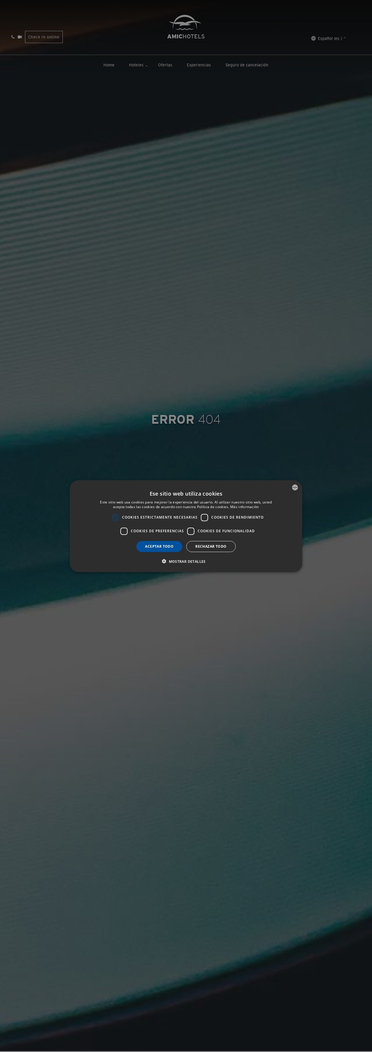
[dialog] (186, 526)
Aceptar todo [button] (159, 546)
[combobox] (295, 487)
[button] (186, 561)
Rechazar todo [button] (210, 546)
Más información (244, 506)
